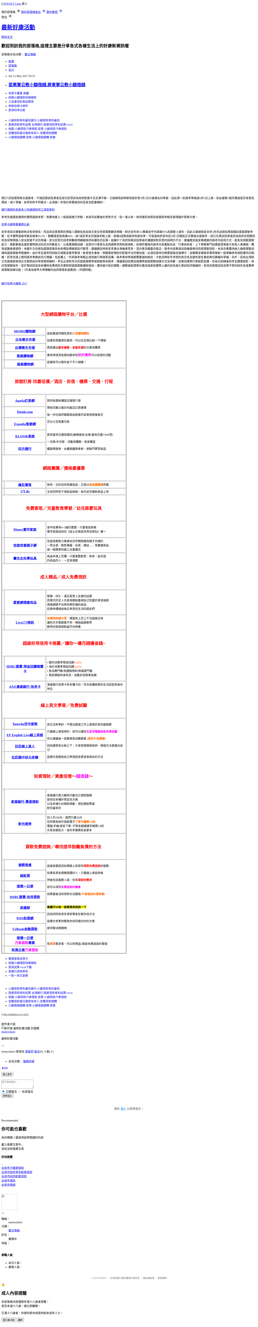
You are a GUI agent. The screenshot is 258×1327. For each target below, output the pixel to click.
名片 (11, 69)
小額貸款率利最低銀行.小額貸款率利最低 (34, 120)
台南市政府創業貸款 (14, 1176)
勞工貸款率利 (46, 209)
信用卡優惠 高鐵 (18, 93)
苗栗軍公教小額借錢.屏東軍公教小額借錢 (46, 84)
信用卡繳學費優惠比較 (15, 224)
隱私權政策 (148, 1278)
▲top (4, 1067)
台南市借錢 (8, 1184)
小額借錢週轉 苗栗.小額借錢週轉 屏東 (31, 137)
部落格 (12, 65)
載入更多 (7, 1074)
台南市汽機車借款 (12, 1167)
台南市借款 (8, 1180)
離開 (20, 1320)
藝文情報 (30, 54)
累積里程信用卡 (18, 958)
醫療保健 (28, 1061)
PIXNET (103, 1278)
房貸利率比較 (16, 110)
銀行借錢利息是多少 (14, 209)
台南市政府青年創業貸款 (16, 1172)
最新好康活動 (18, 27)
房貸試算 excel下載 (20, 967)
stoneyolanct (8, 1031)
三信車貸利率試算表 (21, 101)
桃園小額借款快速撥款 (22, 97)
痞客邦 (29, 1051)
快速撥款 (32, 209)
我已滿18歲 (8, 1320)
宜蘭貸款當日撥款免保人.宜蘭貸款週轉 (32, 133)
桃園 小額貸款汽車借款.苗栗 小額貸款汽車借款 (37, 128)
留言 (37, 1051)
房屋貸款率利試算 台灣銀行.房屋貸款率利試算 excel (40, 124)
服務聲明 (162, 1278)
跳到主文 (7, 37)
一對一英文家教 (18, 975)
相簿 (11, 61)
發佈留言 (7, 1096)
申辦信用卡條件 (18, 105)
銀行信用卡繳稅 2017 (14, 283)
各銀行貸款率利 (18, 971)
